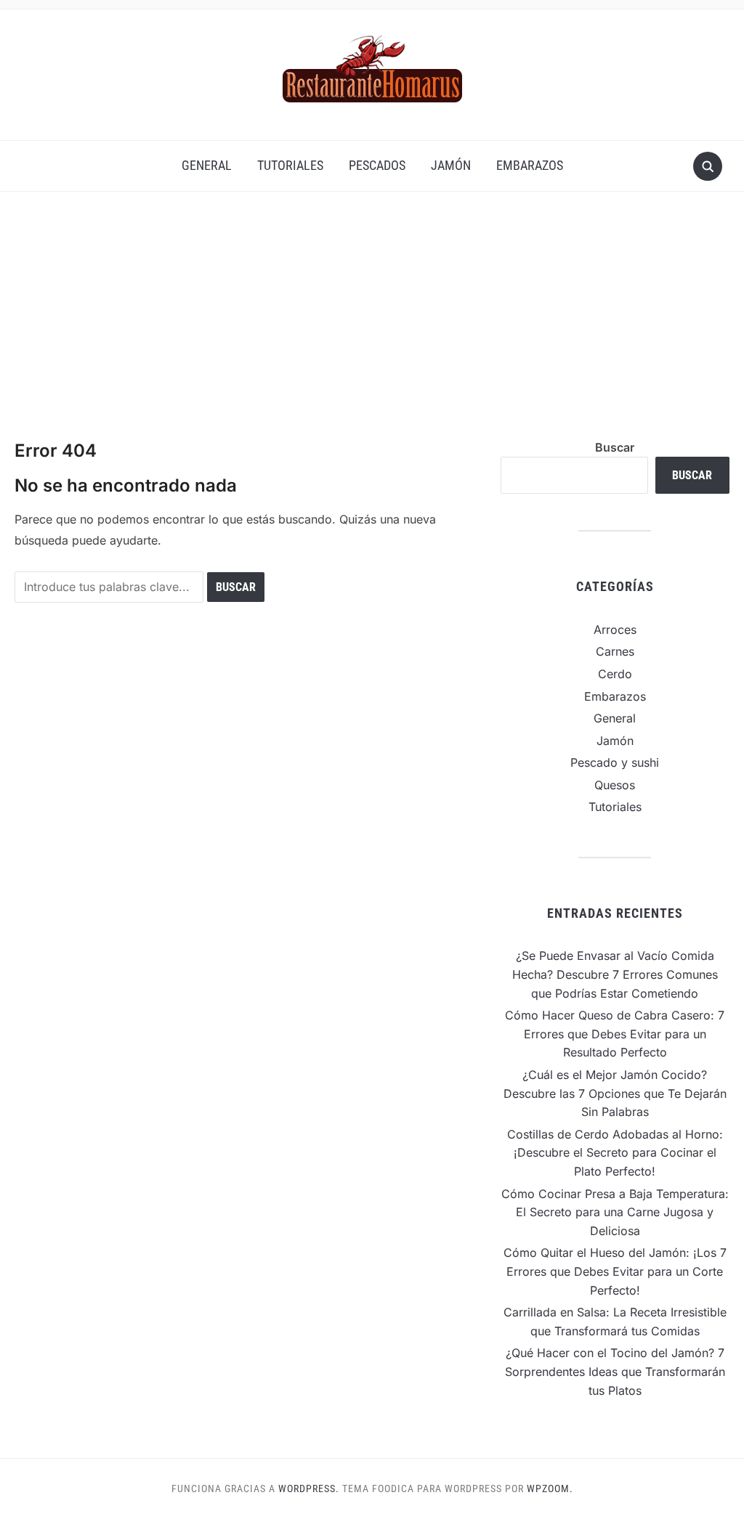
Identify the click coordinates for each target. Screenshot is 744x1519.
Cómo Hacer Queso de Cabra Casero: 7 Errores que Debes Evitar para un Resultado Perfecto (614, 1033)
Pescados (377, 165)
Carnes (615, 651)
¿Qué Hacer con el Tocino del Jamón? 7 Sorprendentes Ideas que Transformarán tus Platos (615, 1371)
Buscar (614, 447)
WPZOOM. (550, 1488)
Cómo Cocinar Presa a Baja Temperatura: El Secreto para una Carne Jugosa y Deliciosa (615, 1212)
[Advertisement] (372, 329)
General (207, 165)
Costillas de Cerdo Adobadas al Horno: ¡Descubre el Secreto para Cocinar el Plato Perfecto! (615, 1152)
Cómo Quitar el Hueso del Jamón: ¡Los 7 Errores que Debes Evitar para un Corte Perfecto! (615, 1271)
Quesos (614, 785)
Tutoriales (290, 165)
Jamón (451, 165)
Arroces (615, 629)
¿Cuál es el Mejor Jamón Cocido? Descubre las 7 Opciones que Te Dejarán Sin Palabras (615, 1093)
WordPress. (308, 1488)
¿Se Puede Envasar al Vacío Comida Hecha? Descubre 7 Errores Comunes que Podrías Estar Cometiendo (615, 974)
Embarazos (529, 165)
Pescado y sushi (614, 762)
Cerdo (615, 674)
